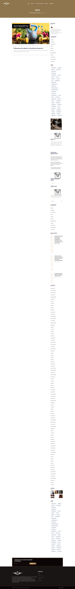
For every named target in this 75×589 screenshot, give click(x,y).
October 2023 (53, 294)
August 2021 (52, 350)
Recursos (46, 3)
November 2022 (53, 318)
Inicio (29, 3)
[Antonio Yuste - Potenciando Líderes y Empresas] (6, 3)
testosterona (60, 115)
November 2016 (53, 473)
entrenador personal (55, 89)
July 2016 (52, 482)
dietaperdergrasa (54, 84)
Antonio (24, 45)
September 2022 (53, 322)
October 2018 (53, 424)
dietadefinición (54, 82)
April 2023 (52, 307)
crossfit (57, 76)
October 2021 (53, 346)
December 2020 (53, 368)
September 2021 (53, 348)
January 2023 (53, 314)
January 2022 (53, 340)
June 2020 (52, 381)
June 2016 (52, 484)
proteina (58, 108)
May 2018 (52, 435)
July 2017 (52, 456)
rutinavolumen (59, 111)
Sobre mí (32, 3)
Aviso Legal (52, 197)
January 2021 (53, 366)
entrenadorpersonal (55, 523)
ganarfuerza (58, 97)
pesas (59, 106)
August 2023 (53, 299)
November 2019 (53, 396)
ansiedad (53, 69)
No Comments (36, 45)
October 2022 (53, 320)
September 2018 (53, 426)
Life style (52, 50)
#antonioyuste (54, 67)
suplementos (54, 115)
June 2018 (52, 432)
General (52, 48)
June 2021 (52, 355)
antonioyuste (58, 69)
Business (52, 39)
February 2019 (53, 415)
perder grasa (54, 104)
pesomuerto (53, 108)
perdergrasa (58, 102)
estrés (60, 95)
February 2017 (53, 467)
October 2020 (53, 372)
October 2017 (53, 450)
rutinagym (53, 111)
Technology (52, 61)
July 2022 (52, 327)
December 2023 (53, 290)
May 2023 (52, 305)
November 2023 (53, 292)
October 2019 (53, 398)
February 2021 (53, 363)
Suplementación (53, 59)
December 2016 (53, 471)
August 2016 (52, 480)
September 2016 (53, 478)
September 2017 (53, 452)
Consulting (52, 210)
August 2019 (52, 402)
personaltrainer (54, 106)
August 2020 (53, 376)
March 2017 (52, 465)
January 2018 (53, 443)
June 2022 (52, 329)
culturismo (53, 78)
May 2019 (52, 409)
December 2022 (53, 316)
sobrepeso (58, 113)
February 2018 (53, 441)
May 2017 (52, 460)
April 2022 (52, 333)
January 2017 (53, 469)
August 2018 (52, 428)
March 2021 (52, 361)
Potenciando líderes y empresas (35, 12)
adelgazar (59, 67)
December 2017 (53, 445)
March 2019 (52, 413)
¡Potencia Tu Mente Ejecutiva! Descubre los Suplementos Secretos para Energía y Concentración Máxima (56, 164)
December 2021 (53, 342)
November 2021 (53, 344)
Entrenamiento (53, 44)
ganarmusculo (54, 534)
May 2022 (52, 331)
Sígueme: (60, 587)
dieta (52, 80)
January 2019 (53, 417)
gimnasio (59, 534)
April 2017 (52, 463)
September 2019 (53, 400)
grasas (53, 100)
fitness (53, 97)
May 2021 (52, 357)
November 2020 (53, 370)
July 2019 (52, 404)
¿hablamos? (51, 3)
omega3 (53, 102)
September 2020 (53, 374)
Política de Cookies (58, 197)
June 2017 (52, 458)
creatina (53, 76)
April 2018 (52, 437)
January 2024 (53, 288)
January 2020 (53, 391)
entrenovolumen (54, 95)
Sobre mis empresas (39, 3)
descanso (58, 78)
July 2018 (52, 430)
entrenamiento (54, 91)
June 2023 (52, 303)
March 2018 (52, 439)
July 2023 (52, 301)
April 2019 (52, 411)
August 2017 (52, 454)
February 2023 (53, 312)
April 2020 (52, 385)
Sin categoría (53, 57)
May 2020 (52, 383)
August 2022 (53, 325)
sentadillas (53, 113)
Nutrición (52, 54)
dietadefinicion (57, 80)
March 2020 (52, 387)
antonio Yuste (54, 71)
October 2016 (53, 476)
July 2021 (52, 353)
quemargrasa (59, 545)
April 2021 (52, 359)
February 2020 (53, 389)
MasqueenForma (29, 45)
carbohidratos (54, 73)
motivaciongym (58, 100)
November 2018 (53, 422)
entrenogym (53, 93)
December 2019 (53, 394)
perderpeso (59, 104)
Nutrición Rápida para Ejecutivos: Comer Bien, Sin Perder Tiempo (56, 168)
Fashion (52, 46)
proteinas (53, 545)
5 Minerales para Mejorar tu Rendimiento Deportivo (28, 48)
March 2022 (52, 335)
